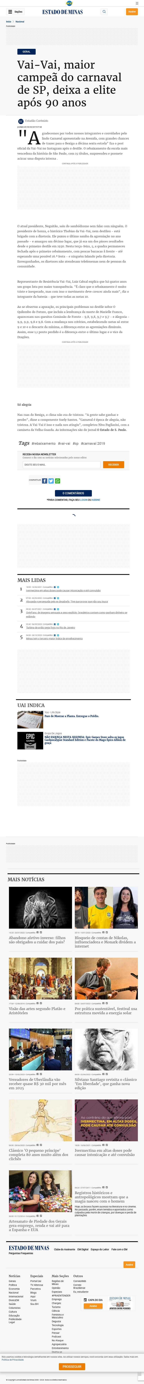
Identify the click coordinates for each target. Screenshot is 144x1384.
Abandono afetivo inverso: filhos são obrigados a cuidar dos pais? (37, 939)
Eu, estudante (80, 1291)
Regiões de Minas (58, 1283)
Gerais (12, 1281)
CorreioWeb (79, 1281)
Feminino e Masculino (58, 1316)
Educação (14, 1315)
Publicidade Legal (15, 1321)
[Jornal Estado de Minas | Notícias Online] (62, 12)
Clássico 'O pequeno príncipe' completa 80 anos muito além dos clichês (38, 1154)
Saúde (12, 1304)
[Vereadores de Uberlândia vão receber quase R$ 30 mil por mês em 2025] (40, 1049)
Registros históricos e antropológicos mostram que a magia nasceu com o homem (101, 1197)
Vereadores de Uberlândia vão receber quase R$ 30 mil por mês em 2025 (37, 1083)
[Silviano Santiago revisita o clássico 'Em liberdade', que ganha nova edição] (106, 1049)
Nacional (20, 21)
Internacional (16, 1296)
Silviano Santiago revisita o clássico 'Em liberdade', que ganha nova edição (106, 1083)
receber (113, 464)
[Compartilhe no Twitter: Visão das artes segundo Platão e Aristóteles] (40, 1003)
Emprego (57, 1299)
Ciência (56, 1310)
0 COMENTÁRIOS (73, 493)
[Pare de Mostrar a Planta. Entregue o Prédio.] (30, 719)
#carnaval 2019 (93, 443)
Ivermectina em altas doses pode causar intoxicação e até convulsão (105, 1152)
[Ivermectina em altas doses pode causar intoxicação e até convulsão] (106, 1120)
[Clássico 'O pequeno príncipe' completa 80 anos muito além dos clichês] (40, 1120)
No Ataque (57, 1340)
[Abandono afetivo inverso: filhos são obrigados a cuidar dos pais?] (40, 908)
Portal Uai (35, 1281)
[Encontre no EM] (104, 11)
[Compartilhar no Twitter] (51, 481)
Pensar (56, 1332)
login (84, 499)
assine (96, 499)
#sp (75, 443)
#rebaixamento (43, 443)
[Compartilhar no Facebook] (44, 481)
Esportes (56, 1329)
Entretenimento (60, 1348)
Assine (132, 11)
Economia (14, 1288)
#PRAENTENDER (61, 1295)
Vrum (33, 1300)
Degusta (56, 1321)
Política (13, 1285)
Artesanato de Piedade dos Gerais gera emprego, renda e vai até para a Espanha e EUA (39, 1225)
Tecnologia (58, 1325)
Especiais (57, 1291)
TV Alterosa (36, 1285)
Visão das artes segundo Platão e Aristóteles (37, 1010)
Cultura (13, 1311)
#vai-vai (64, 443)
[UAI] (69, 3)
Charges (56, 1303)
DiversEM (14, 1300)
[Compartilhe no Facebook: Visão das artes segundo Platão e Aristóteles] (37, 1003)
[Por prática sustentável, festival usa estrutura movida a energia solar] (106, 978)
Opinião (56, 1288)
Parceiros (35, 1288)
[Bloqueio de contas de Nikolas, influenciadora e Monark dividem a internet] (106, 908)
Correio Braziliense (79, 1286)
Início (8, 21)
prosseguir (72, 1366)
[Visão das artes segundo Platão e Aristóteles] (40, 978)
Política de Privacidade (13, 1359)
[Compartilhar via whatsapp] (57, 481)
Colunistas (14, 1307)
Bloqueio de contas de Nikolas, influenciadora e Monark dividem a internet (105, 942)
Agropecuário (59, 1344)
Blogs (33, 1292)
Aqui (32, 1296)
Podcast (56, 1336)
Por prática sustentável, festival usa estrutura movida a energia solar (106, 1010)
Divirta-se (57, 1352)
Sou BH (34, 1304)
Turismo (56, 1307)
